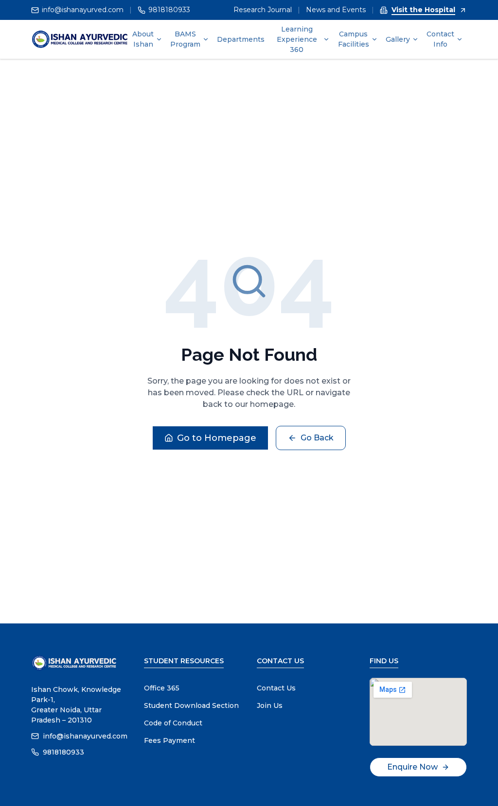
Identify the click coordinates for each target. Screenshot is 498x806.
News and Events (336, 9)
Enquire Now (412, 767)
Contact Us (276, 688)
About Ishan (143, 39)
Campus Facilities (353, 39)
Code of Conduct (173, 723)
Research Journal (262, 9)
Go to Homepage (216, 438)
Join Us (270, 705)
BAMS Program (185, 39)
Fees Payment (169, 740)
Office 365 (161, 688)
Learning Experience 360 (297, 39)
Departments (241, 39)
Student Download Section (191, 705)
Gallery (398, 39)
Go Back (317, 437)
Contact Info (440, 39)
